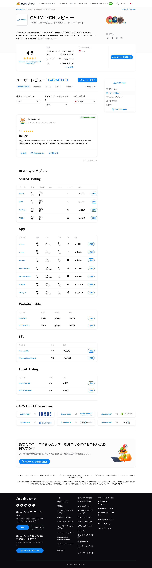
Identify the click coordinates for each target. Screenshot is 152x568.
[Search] (117, 3)
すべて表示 (69, 67)
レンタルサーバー (85, 506)
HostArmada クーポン (106, 514)
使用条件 (60, 550)
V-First (21, 244)
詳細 (94, 193)
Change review (38, 153)
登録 (22, 527)
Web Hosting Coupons (103, 502)
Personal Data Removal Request (64, 538)
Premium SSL (24, 351)
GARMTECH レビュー (52, 17)
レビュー (61, 3)
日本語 (80, 101)
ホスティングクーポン (101, 3)
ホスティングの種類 (46, 3)
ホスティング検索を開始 (36, 461)
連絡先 (60, 506)
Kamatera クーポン (105, 508)
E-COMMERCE (24, 326)
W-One (22, 260)
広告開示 (132, 9)
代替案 (109, 105)
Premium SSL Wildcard (27, 358)
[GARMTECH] (21, 19)
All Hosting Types (84, 501)
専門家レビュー (112, 89)
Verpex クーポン (104, 528)
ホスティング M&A (28, 550)
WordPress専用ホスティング (86, 511)
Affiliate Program (64, 517)
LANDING (22, 318)
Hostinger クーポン (105, 519)
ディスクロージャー (65, 533)
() (54, 153)
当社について (62, 501)
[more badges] (124, 23)
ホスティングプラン (114, 97)
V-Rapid (22, 285)
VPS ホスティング (85, 526)
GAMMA (22, 210)
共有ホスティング (85, 517)
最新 (48, 104)
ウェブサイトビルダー (86, 554)
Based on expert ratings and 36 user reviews (30, 62)
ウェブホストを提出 (65, 521)
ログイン (37, 527)
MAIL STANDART (25, 390)
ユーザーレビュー (113, 93)
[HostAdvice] (25, 3)
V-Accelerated (24, 268)
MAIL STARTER (24, 383)
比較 (71, 3)
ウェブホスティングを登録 (65, 527)
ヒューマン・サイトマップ (65, 511)
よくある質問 (111, 101)
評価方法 (125, 9)
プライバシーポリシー (65, 545)
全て (20, 101)
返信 (24, 153)
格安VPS (81, 530)
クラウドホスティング (86, 536)
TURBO (22, 218)
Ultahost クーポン (105, 524)
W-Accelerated (25, 276)
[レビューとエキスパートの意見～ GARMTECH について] (108, 38)
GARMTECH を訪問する (122, 57)
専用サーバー (83, 541)
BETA (21, 202)
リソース (81, 3)
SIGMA (21, 194)
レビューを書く (89, 80)
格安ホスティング (85, 521)
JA (133, 3)
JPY (123, 3)
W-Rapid (22, 293)
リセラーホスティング (86, 547)
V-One (21, 252)
